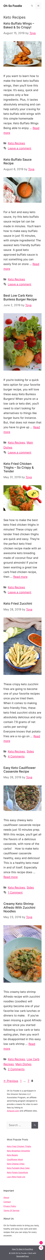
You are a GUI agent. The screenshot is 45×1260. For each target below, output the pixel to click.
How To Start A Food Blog (22, 1249)
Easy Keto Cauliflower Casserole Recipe (19, 769)
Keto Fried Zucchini (17, 603)
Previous (10, 1081)
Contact (7, 1202)
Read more (20, 576)
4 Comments (16, 756)
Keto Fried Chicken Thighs (19, 1146)
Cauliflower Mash (15, 1159)
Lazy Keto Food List (16, 1177)
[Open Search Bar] (32, 5)
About (6, 1197)
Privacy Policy (9, 1206)
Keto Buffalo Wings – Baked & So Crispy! (18, 25)
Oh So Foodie (12, 6)
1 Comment (15, 892)
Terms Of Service (11, 1210)
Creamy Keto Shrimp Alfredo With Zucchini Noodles (19, 907)
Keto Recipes (16, 143)
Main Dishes (23, 1064)
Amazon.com (13, 1111)
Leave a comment (19, 148)
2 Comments (16, 1069)
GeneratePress (22, 1256)
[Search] (35, 1125)
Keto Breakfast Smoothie (18, 1151)
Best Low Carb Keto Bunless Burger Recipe (20, 297)
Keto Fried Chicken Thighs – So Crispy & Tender (18, 467)
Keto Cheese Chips (15, 1164)
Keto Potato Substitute (17, 1172)
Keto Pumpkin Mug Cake (18, 1168)
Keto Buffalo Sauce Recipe (17, 161)
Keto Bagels (12, 1155)
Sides (30, 751)
